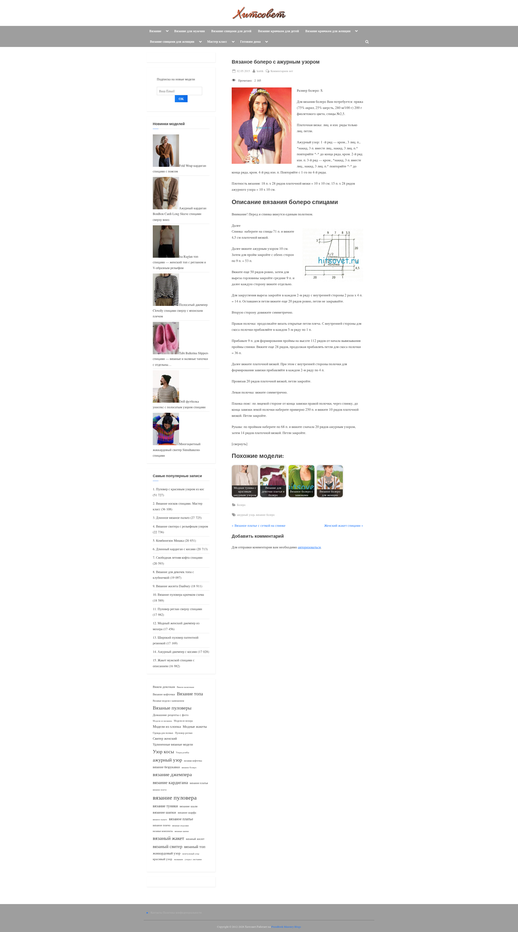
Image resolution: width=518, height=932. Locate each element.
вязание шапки (164, 812)
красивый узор (162, 859)
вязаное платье (181, 818)
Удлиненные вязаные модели (173, 744)
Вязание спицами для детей (231, 31)
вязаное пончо (161, 825)
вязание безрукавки (166, 767)
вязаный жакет (168, 838)
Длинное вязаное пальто (173, 517)
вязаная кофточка (193, 760)
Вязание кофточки (164, 694)
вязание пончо (160, 789)
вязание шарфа (187, 812)
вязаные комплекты (163, 831)
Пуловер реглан (183, 733)
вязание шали (188, 806)
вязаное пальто (160, 819)
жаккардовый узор (166, 853)
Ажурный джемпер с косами (177, 651)
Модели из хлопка (167, 726)
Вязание (155, 31)
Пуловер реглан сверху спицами (180, 609)
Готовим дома (250, 41)
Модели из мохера (183, 720)
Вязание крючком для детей (278, 31)
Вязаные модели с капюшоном (168, 700)
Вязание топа (190, 693)
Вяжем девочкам (164, 687)
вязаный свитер (167, 846)
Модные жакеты (195, 726)
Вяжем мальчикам (185, 686)
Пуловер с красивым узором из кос (180, 489)
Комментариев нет (282, 71)
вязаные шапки (182, 831)
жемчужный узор (190, 853)
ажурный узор (245, 515)
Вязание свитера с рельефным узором (182, 526)
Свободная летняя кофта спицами (179, 557)
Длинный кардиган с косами (176, 549)
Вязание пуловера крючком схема (181, 594)
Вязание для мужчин (189, 31)
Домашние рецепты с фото (171, 715)
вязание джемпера (172, 774)
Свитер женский (165, 738)
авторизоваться (309, 547)
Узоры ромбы (182, 752)
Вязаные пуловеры (172, 707)
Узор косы (163, 751)
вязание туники (165, 805)
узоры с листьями (193, 859)
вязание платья (199, 783)
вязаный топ (194, 846)
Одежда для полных (163, 733)
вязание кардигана (170, 782)
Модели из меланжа (162, 720)
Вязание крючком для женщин (327, 31)
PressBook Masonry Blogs (286, 927)
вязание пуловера (175, 797)
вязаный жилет (195, 839)
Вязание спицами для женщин (172, 41)
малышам (178, 859)
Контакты (156, 912)
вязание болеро (265, 515)
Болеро (241, 505)
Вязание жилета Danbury (173, 586)
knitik (260, 71)
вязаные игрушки (180, 825)
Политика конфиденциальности (182, 912)
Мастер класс (217, 41)
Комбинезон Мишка (170, 540)
